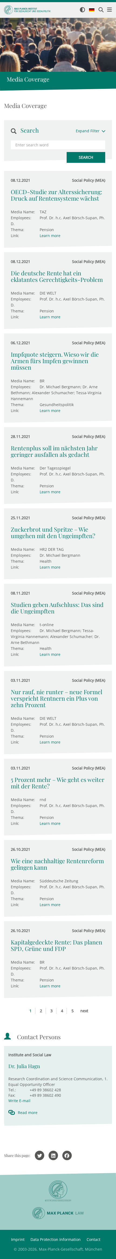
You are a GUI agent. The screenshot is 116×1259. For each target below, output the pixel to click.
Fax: (11, 1095)
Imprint (18, 1239)
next (84, 1010)
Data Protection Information (55, 1239)
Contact (93, 1239)
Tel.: (12, 1089)
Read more (27, 1112)
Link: (15, 235)
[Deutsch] (91, 10)
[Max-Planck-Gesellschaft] (58, 1191)
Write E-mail (19, 1100)
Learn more (50, 235)
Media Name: (23, 211)
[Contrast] (82, 10)
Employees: (21, 217)
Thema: (17, 229)
